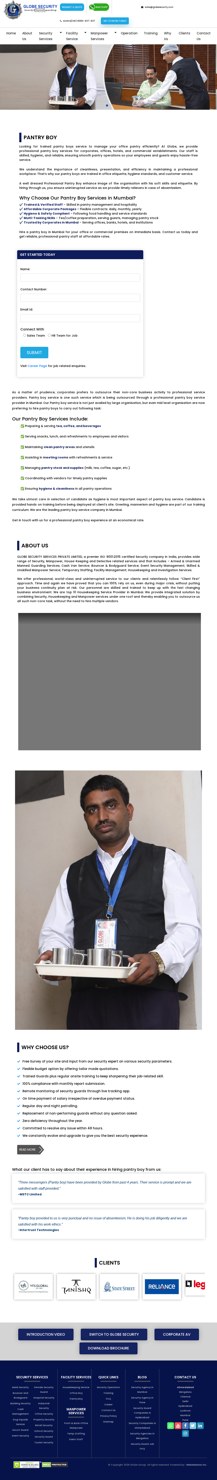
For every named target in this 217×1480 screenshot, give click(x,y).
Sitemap (108, 1421)
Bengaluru (185, 1392)
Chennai (185, 1396)
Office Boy (76, 1393)
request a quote (72, 7)
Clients (184, 33)
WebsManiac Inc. (196, 1464)
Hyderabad (185, 1406)
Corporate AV (177, 1334)
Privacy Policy (108, 1416)
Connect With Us (125, 7)
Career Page (37, 366)
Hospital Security (43, 1397)
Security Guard (44, 1436)
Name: (25, 269)
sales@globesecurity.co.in (159, 7)
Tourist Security (43, 1442)
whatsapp (101, 7)
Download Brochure (108, 1348)
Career (108, 1404)
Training (151, 33)
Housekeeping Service (76, 1387)
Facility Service (72, 36)
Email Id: (26, 309)
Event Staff (76, 1439)
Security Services (46, 36)
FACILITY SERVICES (76, 1377)
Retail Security (44, 1425)
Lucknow (185, 1410)
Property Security (43, 1419)
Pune (185, 1420)
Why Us (167, 36)
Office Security (44, 1413)
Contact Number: (33, 289)
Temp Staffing (76, 1433)
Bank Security (20, 1387)
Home (11, 33)
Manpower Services (99, 36)
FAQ (108, 1398)
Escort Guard (20, 1430)
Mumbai (185, 1415)
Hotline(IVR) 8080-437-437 (79, 20)
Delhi (185, 1401)
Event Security (20, 1435)
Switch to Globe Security (114, 1334)
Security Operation (108, 1387)
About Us (27, 36)
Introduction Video (46, 1334)
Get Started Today (114, 20)
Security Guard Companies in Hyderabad (142, 1412)
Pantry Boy (76, 1398)
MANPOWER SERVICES (76, 1411)
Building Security (20, 1403)
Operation (129, 33)
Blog (142, 1377)
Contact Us (204, 36)
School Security (43, 1431)
